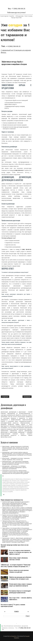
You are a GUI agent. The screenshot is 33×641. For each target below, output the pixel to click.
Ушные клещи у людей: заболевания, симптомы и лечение (18, 559)
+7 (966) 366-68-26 (18, 9)
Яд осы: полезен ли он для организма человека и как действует (19, 571)
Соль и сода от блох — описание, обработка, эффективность (20, 598)
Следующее (5, 396)
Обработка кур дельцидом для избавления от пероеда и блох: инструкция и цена (20, 578)
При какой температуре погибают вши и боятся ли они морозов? (14, 546)
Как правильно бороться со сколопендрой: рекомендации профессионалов (20, 592)
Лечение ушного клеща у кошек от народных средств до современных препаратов (20, 585)
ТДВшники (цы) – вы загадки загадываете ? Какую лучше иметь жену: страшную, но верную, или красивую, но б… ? (15, 565)
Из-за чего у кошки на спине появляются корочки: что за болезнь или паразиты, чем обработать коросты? (20, 552)
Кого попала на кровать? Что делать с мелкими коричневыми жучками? (13, 605)
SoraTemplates (13, 636)
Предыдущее (27, 396)
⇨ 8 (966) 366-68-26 (13, 46)
